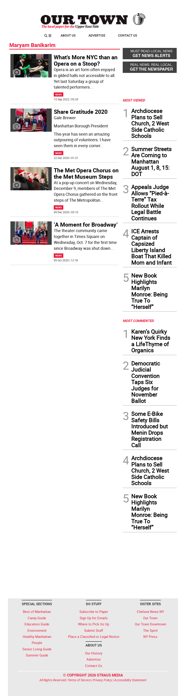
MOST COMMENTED (138, 320)
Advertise (96, 35)
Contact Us (127, 35)
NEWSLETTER (140, 5)
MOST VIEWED (134, 100)
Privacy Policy (102, 680)
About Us (68, 35)
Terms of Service (79, 680)
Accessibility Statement (130, 680)
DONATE (166, 5)
